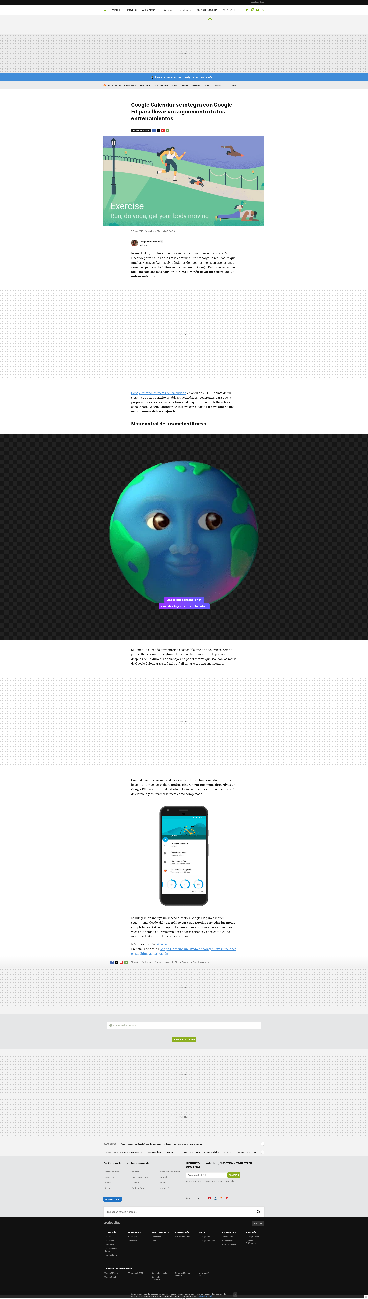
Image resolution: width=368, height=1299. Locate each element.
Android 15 (172, 1152)
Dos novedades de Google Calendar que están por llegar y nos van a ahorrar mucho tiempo (161, 1144)
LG (226, 85)
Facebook (154, 130)
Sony (233, 85)
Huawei (107, 1182)
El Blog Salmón (252, 1236)
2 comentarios (142, 130)
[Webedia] (257, 2)
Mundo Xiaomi (110, 1255)
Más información (205, 1296)
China (174, 85)
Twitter (262, 10)
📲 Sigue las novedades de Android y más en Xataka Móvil (182, 77)
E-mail (167, 130)
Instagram (252, 10)
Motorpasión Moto (207, 1240)
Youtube (257, 10)
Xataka (107, 1236)
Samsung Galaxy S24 (247, 1152)
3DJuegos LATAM (135, 1273)
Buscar (258, 1211)
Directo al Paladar (183, 1236)
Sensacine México (160, 1273)
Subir (256, 1223)
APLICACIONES (150, 9)
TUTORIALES (184, 9)
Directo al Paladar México (183, 1274)
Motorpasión (204, 1236)
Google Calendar (201, 962)
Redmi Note (145, 85)
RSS (221, 1197)
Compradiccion (229, 1244)
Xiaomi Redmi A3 (155, 1152)
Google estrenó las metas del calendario (158, 393)
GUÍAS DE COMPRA (207, 9)
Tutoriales (109, 1177)
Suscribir (234, 1175)
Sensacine (156, 1236)
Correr (185, 962)
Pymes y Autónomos (251, 1241)
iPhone (185, 85)
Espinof (155, 1240)
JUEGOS (168, 9)
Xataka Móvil (110, 1240)
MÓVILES (132, 9)
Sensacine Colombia (156, 1278)
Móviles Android (112, 1171)
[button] (151, 241)
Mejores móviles (211, 1152)
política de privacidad (225, 1181)
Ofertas (108, 1188)
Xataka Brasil (110, 1277)
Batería (207, 85)
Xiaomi (218, 85)
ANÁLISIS (116, 9)
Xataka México (111, 1273)
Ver (185, 1039)
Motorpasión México (204, 1274)
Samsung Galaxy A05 (190, 1152)
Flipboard (247, 10)
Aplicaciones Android (152, 962)
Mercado (164, 1177)
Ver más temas (112, 1199)
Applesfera (109, 1244)
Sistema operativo (140, 1177)
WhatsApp (131, 85)
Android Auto (138, 1188)
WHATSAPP (229, 9)
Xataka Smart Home (110, 1249)
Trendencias (227, 1236)
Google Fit (172, 962)
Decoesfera (227, 1240)
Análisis (135, 1171)
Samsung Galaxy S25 (133, 1152)
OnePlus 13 (228, 1152)
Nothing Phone (161, 85)
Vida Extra (132, 1240)
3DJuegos (132, 1236)
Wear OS (196, 85)
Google (162, 944)
